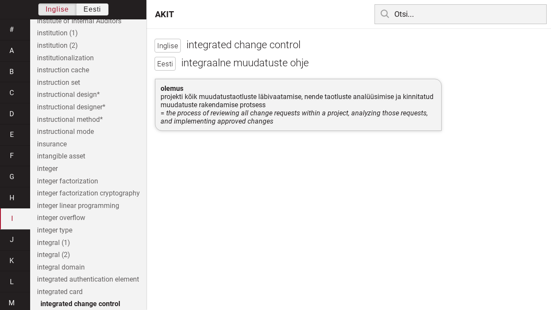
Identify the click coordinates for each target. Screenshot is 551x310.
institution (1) (57, 33)
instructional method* (70, 119)
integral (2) (53, 255)
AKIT (164, 14)
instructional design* (68, 94)
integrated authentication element (88, 279)
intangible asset (61, 156)
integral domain (61, 267)
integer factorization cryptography (88, 193)
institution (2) (57, 45)
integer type (54, 230)
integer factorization (67, 181)
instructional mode (65, 131)
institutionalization (65, 58)
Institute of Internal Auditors (79, 21)
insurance (52, 144)
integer (47, 168)
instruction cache (63, 70)
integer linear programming (78, 206)
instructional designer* (71, 107)
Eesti (92, 9)
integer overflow (61, 218)
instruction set (58, 82)
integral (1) (53, 243)
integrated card (60, 292)
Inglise (57, 9)
